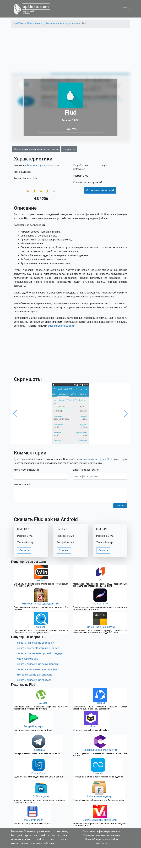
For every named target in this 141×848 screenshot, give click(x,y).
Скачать (70, 129)
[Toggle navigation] (125, 9)
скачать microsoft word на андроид (38, 648)
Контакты (101, 843)
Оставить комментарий (100, 190)
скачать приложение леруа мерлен (37, 664)
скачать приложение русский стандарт (40, 653)
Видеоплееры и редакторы (43, 165)
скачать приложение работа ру (35, 642)
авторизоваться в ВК (97, 459)
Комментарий (22, 484)
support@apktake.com (61, 325)
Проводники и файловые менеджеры (36, 149)
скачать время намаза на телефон (37, 669)
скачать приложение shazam (34, 680)
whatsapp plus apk (27, 658)
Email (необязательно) (86, 469)
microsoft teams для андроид (34, 674)
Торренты (69, 149)
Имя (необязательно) (26, 469)
